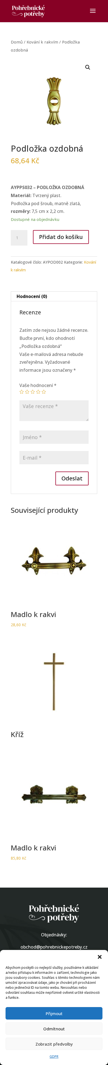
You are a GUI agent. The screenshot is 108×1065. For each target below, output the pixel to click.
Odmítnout (54, 1028)
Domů (17, 42)
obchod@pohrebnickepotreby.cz (54, 947)
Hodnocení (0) (32, 296)
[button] (99, 957)
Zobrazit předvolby (54, 1044)
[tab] (54, 296)
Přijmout (54, 1013)
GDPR (54, 1056)
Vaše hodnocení (37, 385)
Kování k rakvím (42, 42)
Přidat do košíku (61, 237)
